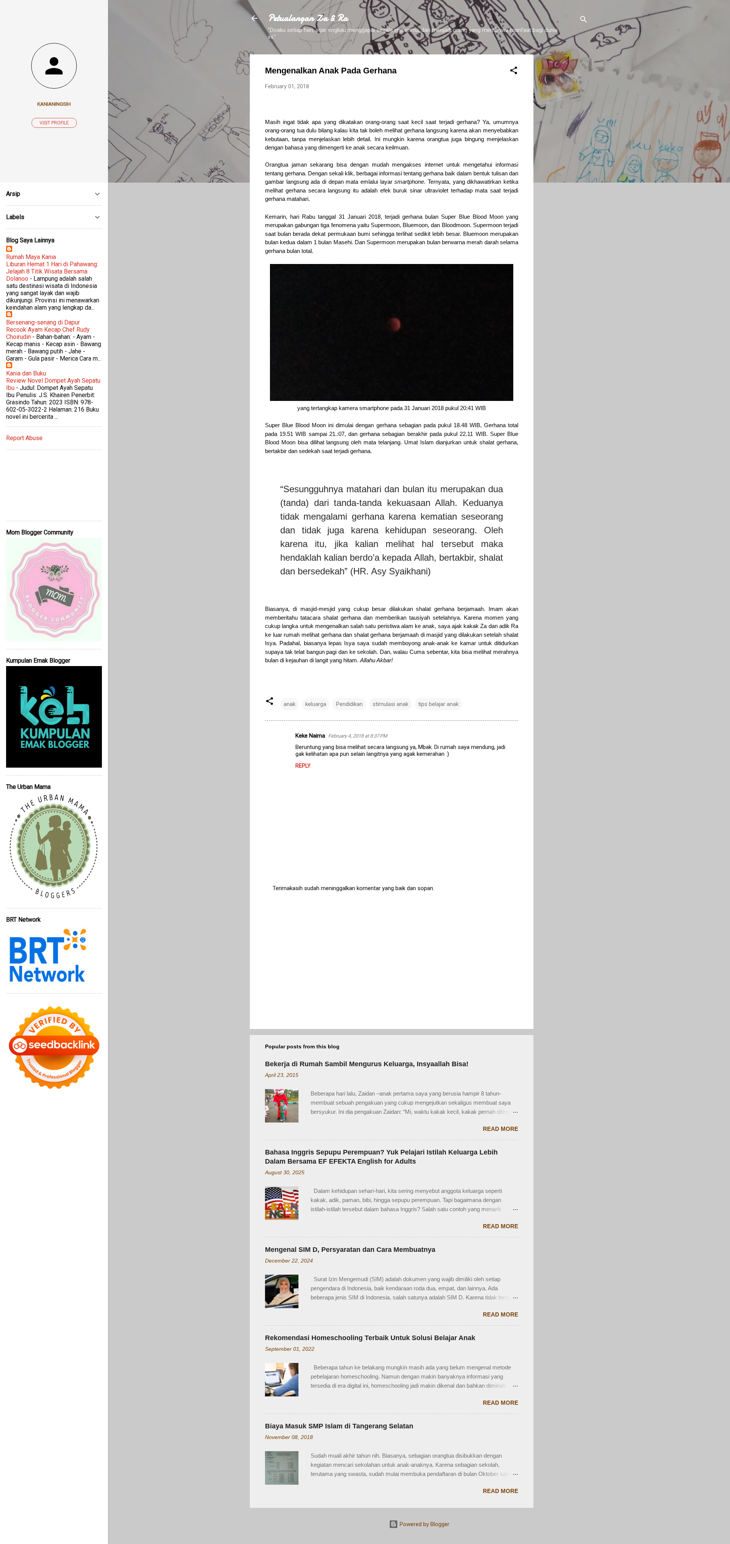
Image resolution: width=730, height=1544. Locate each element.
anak (289, 704)
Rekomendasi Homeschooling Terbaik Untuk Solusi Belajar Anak (370, 1338)
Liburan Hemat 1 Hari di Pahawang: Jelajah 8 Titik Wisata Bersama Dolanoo (52, 271)
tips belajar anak (438, 704)
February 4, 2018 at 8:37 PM (357, 736)
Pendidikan (349, 704)
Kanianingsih (54, 104)
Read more (500, 1129)
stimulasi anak (390, 704)
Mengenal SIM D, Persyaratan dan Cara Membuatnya (350, 1249)
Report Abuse (24, 438)
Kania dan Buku (26, 373)
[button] (513, 72)
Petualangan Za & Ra (308, 18)
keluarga (315, 704)
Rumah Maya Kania (31, 257)
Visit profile (54, 123)
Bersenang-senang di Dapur (43, 322)
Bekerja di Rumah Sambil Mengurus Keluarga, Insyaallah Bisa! (366, 1064)
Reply (303, 766)
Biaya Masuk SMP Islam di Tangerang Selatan (339, 1426)
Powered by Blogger (423, 1524)
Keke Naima (310, 735)
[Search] (583, 20)
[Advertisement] (564, 168)
